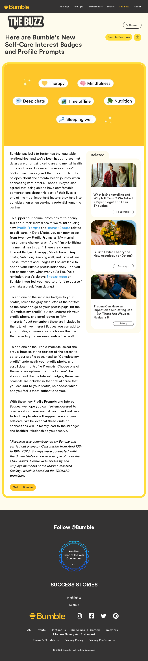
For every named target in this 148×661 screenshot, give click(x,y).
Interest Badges (58, 227)
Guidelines (78, 630)
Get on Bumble (23, 487)
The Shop (63, 6)
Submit (74, 605)
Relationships (125, 212)
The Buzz (124, 6)
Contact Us (58, 630)
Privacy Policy (73, 640)
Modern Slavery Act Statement (74, 634)
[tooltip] (137, 37)
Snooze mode (57, 276)
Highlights (74, 597)
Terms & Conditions (46, 640)
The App (78, 6)
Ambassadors (95, 6)
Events (110, 6)
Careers (95, 630)
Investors (111, 630)
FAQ (28, 630)
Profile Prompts (28, 227)
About (137, 6)
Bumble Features (120, 37)
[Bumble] (16, 7)
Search (133, 25)
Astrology (125, 266)
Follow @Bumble (74, 527)
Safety (125, 323)
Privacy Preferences (101, 640)
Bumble (67, 650)
